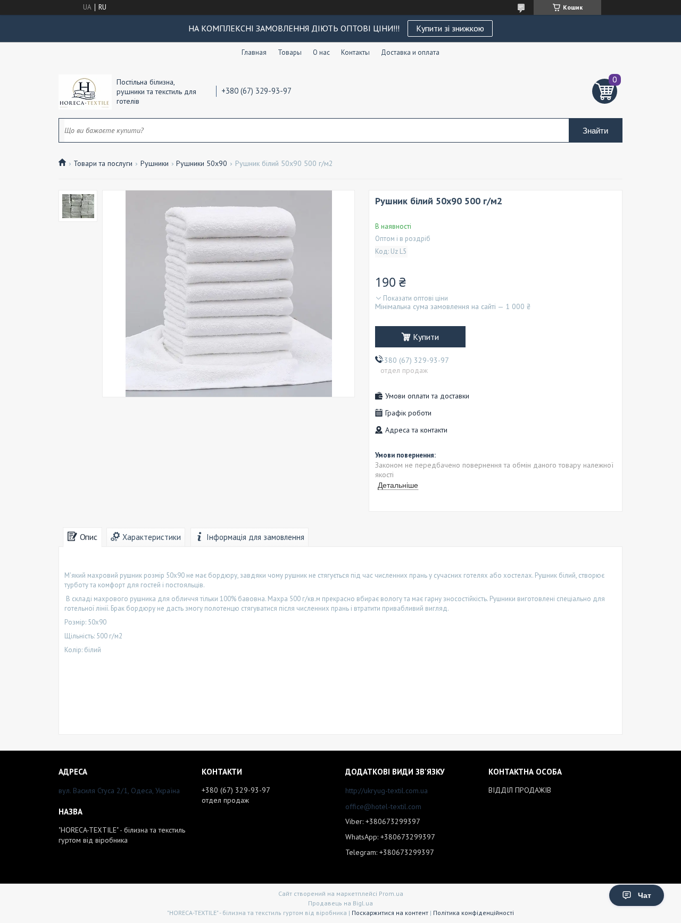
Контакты (355, 52)
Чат (644, 895)
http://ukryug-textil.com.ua (386, 790)
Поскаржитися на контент (390, 913)
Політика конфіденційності (473, 913)
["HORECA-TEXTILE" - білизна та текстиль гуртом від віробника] (85, 91)
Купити (426, 336)
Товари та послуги (102, 163)
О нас (321, 52)
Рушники (154, 163)
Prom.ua (391, 893)
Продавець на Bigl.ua (340, 903)
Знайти (595, 130)
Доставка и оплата (410, 52)
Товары (290, 52)
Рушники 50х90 (201, 163)
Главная (254, 52)
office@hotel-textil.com (383, 806)
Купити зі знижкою (450, 28)
